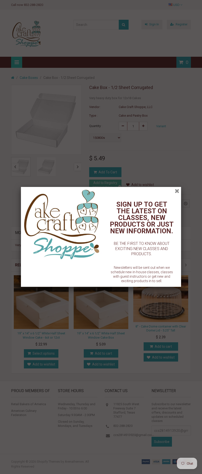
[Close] (177, 191)
